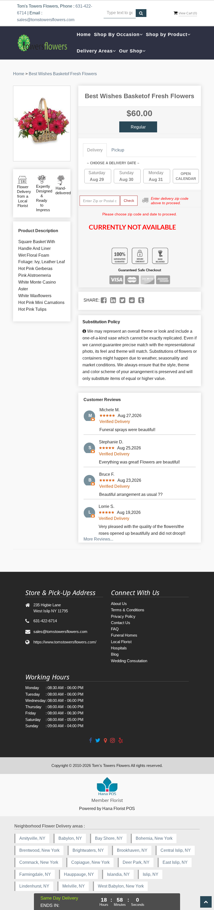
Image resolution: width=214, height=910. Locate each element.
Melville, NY (73, 886)
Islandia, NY (118, 874)
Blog (114, 654)
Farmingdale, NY (35, 874)
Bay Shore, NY (109, 838)
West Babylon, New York (121, 886)
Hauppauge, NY (79, 874)
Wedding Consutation (129, 661)
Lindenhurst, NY (34, 886)
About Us (119, 603)
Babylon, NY (70, 838)
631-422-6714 (45, 621)
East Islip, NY (175, 862)
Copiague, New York (90, 862)
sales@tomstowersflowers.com (45, 19)
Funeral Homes (124, 635)
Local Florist (121, 641)
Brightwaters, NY (88, 850)
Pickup (117, 150)
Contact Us (120, 622)
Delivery (95, 150)
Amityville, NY (32, 838)
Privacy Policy (123, 616)
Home (84, 34)
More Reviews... (98, 539)
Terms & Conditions (127, 610)
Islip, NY (150, 874)
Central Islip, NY (175, 850)
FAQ (115, 629)
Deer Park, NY (136, 862)
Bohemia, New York (154, 838)
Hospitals (119, 648)
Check (129, 200)
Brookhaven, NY (132, 850)
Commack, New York (38, 862)
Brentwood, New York (39, 850)
